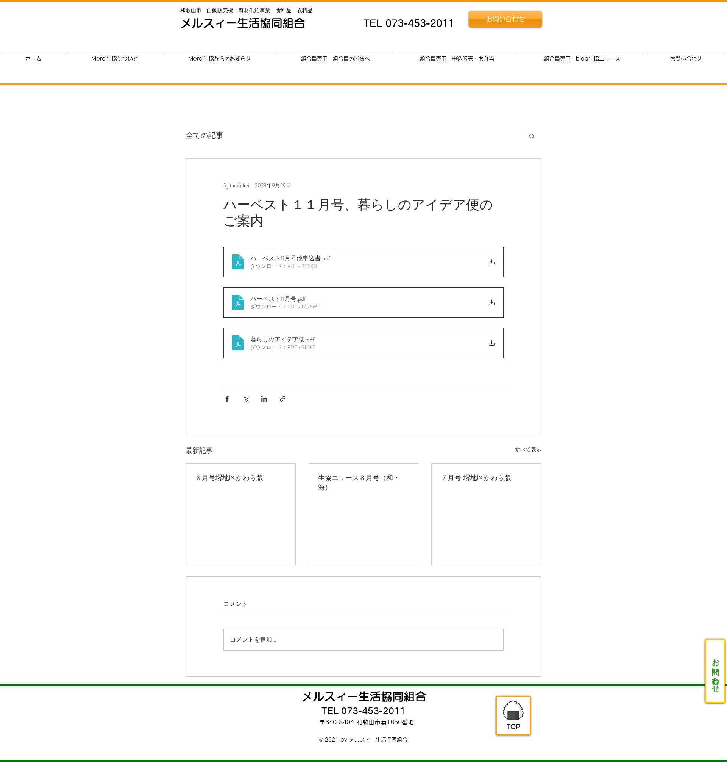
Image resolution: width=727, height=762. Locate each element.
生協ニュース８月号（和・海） (359, 482)
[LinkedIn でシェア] (264, 398)
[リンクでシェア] (282, 398)
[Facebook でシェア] (227, 398)
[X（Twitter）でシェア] (245, 398)
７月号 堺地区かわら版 (476, 477)
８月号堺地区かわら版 (229, 477)
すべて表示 (528, 449)
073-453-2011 (419, 23)
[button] (531, 136)
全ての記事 (204, 135)
